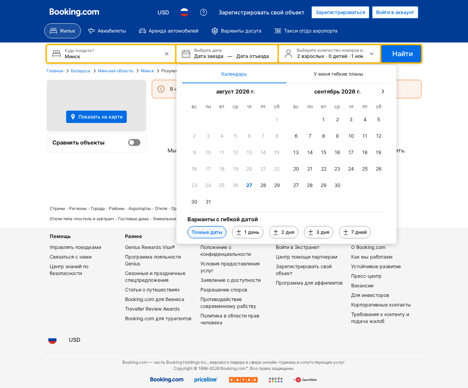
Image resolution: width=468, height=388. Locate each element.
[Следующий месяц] (382, 91)
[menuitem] (62, 30)
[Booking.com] (74, 12)
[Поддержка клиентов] (203, 12)
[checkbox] (277, 119)
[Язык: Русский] (184, 12)
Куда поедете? (79, 50)
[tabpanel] (286, 163)
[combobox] (111, 56)
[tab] (234, 74)
